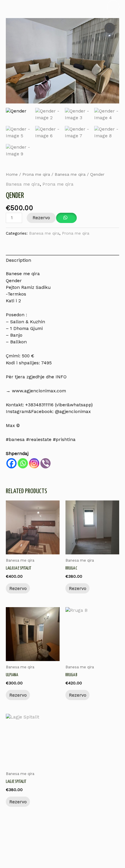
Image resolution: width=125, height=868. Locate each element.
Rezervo (41, 217)
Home (12, 174)
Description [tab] (18, 260)
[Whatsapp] (23, 463)
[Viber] (45, 463)
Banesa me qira (70, 174)
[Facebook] (11, 463)
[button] (109, 28)
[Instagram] (34, 463)
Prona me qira (36, 174)
